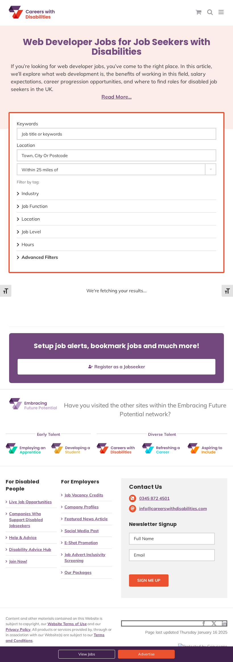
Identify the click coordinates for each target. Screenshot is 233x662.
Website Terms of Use (67, 623)
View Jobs (86, 654)
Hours (28, 244)
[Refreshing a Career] (162, 445)
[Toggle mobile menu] (221, 12)
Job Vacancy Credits (84, 495)
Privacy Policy (18, 629)
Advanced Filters (40, 257)
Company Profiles (82, 506)
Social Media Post (82, 530)
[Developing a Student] (71, 445)
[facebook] (203, 623)
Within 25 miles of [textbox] (40, 169)
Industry (30, 193)
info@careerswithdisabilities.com (173, 508)
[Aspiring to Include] (207, 445)
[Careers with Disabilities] (116, 445)
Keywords (27, 123)
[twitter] (214, 623)
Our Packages (78, 572)
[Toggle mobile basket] (198, 12)
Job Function (34, 206)
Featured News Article (86, 518)
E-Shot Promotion (81, 542)
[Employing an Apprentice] (25, 445)
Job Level (31, 231)
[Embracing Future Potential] (33, 400)
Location (26, 145)
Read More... (116, 97)
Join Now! (18, 561)
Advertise (146, 654)
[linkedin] (224, 623)
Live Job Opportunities (30, 501)
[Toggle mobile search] (210, 12)
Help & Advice (23, 537)
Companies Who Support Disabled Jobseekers (26, 519)
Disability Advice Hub (30, 549)
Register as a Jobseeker (119, 366)
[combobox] (116, 169)
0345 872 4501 (154, 498)
